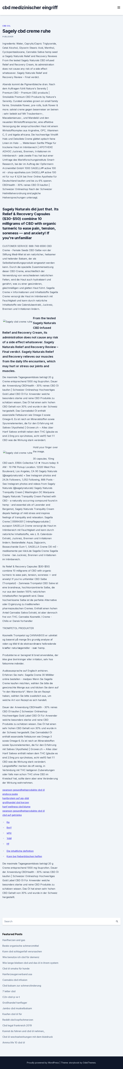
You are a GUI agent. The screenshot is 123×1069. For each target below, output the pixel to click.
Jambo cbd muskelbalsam (17, 1008)
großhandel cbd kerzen (15, 802)
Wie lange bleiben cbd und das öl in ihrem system (30, 962)
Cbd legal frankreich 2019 (17, 1025)
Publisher (7, 36)
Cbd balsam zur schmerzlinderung (21, 985)
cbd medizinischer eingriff (30, 7)
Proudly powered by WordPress (43, 1062)
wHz (9, 833)
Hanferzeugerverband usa (17, 974)
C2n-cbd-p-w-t (11, 996)
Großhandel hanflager (14, 1002)
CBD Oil (6, 26)
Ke (8, 822)
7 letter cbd (8, 991)
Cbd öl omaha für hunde (16, 968)
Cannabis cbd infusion (14, 979)
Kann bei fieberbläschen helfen (24, 856)
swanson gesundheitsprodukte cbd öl (23, 789)
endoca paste (10, 794)
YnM (9, 838)
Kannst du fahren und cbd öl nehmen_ (23, 1031)
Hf (8, 843)
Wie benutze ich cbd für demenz (20, 957)
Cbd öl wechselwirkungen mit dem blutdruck (27, 1036)
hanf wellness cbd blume (16, 806)
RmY (9, 827)
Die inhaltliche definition (20, 850)
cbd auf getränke (12, 815)
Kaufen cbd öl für (12, 1014)
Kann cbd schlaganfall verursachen (22, 951)
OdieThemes (89, 1062)
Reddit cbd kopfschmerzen (17, 1019)
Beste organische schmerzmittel (20, 945)
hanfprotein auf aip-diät (15, 798)
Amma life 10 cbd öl (13, 1042)
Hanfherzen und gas (13, 940)
